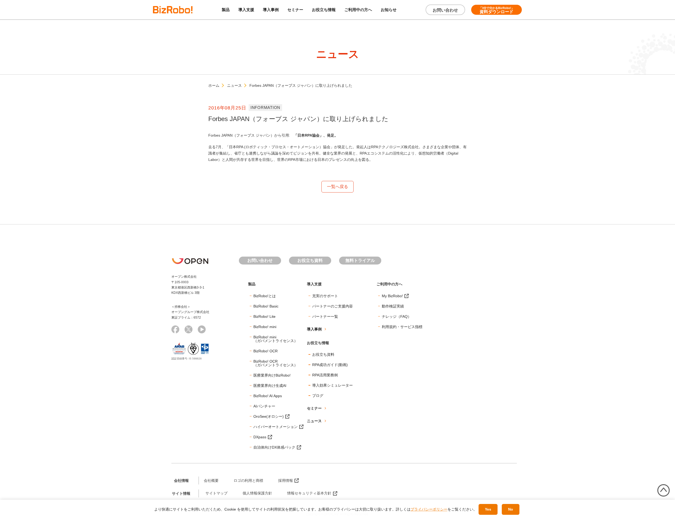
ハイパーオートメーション (275, 427)
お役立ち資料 (310, 260)
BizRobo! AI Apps (267, 396)
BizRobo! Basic (265, 306)
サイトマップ (216, 493)
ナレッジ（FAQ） (396, 316)
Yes (488, 509)
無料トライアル (360, 260)
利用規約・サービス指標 (402, 327)
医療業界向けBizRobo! (272, 375)
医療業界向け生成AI (269, 385)
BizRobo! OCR (265, 351)
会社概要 (211, 480)
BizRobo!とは (264, 296)
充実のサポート (325, 296)
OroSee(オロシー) (268, 416)
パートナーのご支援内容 (332, 306)
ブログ (317, 395)
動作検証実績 (393, 306)
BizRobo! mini (264, 327)
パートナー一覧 (325, 316)
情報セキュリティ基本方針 (309, 493)
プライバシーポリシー (429, 509)
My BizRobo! (392, 296)
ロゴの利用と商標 (248, 480)
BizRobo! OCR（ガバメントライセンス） (275, 363)
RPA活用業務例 (325, 375)
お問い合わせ (445, 10)
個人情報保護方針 (257, 493)
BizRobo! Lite (264, 316)
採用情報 (285, 480)
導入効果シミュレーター (332, 385)
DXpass (259, 437)
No (510, 509)
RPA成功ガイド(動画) (330, 365)
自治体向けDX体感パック (274, 447)
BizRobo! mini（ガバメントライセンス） (275, 339)
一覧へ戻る (337, 186)
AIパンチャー (264, 406)
